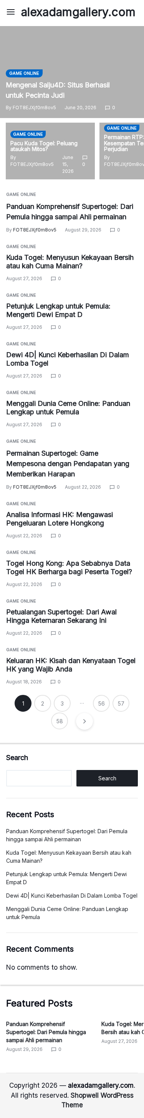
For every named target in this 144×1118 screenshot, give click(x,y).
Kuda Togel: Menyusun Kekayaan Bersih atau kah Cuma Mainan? (70, 261)
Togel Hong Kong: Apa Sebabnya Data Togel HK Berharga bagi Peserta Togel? (69, 567)
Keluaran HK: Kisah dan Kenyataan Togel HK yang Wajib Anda (71, 665)
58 (59, 721)
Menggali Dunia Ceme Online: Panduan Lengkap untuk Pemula (68, 407)
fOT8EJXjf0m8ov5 (34, 107)
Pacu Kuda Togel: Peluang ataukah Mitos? (44, 146)
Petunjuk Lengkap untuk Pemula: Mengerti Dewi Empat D (58, 310)
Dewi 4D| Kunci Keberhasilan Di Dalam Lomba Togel (71, 895)
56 (101, 703)
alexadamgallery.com (78, 12)
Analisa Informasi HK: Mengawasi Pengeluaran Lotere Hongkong (59, 519)
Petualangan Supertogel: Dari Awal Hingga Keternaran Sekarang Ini (61, 616)
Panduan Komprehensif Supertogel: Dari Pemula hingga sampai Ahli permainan (46, 1032)
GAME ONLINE (24, 73)
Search (17, 758)
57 (121, 703)
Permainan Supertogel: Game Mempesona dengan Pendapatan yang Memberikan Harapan (67, 463)
